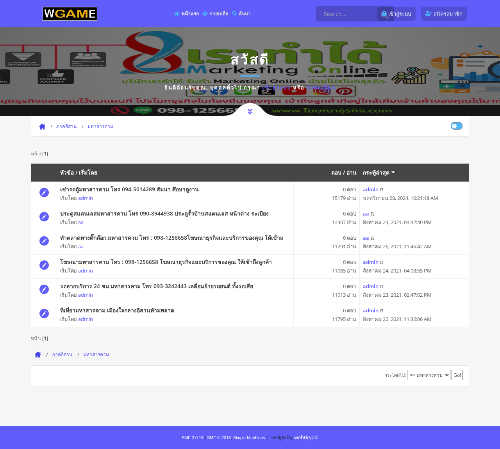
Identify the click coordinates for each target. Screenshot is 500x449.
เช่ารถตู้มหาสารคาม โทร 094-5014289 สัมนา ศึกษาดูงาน (129, 189)
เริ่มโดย (88, 172)
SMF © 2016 (219, 437)
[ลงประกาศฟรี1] (70, 13)
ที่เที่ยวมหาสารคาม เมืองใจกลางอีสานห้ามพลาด (117, 310)
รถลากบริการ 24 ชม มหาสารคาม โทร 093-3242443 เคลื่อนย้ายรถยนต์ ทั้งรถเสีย (156, 286)
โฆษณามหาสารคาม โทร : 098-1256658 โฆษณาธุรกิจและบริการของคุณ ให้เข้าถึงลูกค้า (166, 261)
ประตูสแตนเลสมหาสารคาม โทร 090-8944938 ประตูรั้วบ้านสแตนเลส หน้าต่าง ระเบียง (164, 213)
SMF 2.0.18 (193, 437)
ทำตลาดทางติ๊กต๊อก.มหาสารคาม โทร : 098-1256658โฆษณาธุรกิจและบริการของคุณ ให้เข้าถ (171, 237)
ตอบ (336, 172)
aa (81, 222)
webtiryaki (306, 437)
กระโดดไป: (395, 375)
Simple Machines (249, 437)
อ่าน (351, 172)
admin (85, 197)
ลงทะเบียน (321, 87)
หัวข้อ (67, 172)
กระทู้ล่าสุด (377, 172)
